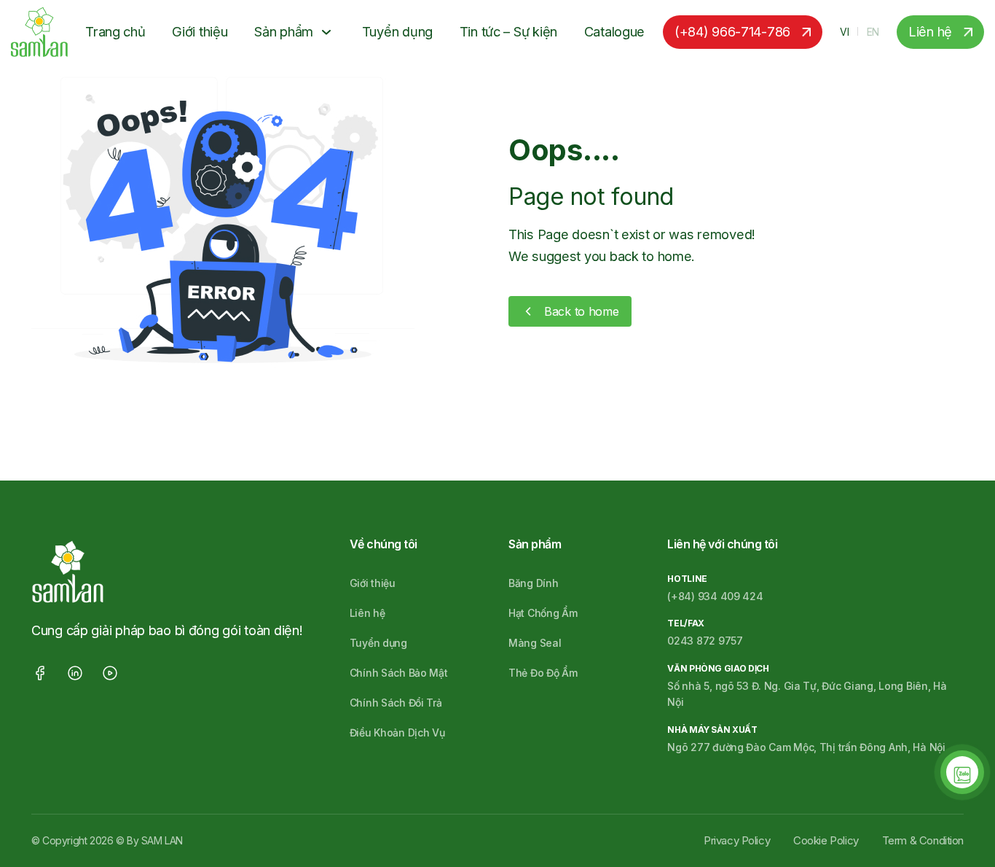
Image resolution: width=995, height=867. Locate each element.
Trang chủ (115, 31)
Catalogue (614, 31)
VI (844, 32)
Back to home (581, 311)
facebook (40, 673)
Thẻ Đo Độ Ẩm (543, 672)
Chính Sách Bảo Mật (399, 672)
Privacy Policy (737, 840)
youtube (110, 673)
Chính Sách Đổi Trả (396, 702)
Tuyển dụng (397, 31)
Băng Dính (533, 583)
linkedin (75, 673)
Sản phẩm (283, 31)
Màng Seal (534, 643)
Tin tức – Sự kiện (508, 31)
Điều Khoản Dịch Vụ (397, 732)
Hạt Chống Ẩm (543, 613)
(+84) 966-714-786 (732, 31)
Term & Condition (923, 840)
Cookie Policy (826, 840)
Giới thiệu (199, 31)
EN (873, 32)
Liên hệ (930, 31)
